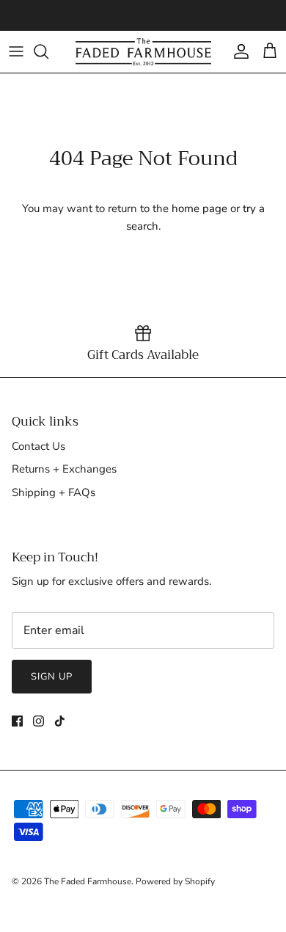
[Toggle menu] (16, 51)
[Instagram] (38, 721)
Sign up (52, 676)
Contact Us (38, 446)
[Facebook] (17, 721)
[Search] (48, 51)
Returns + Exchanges (64, 469)
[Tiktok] (59, 721)
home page (199, 208)
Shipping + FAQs (53, 492)
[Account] (237, 51)
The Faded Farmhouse (87, 881)
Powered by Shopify (175, 881)
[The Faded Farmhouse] (143, 51)
